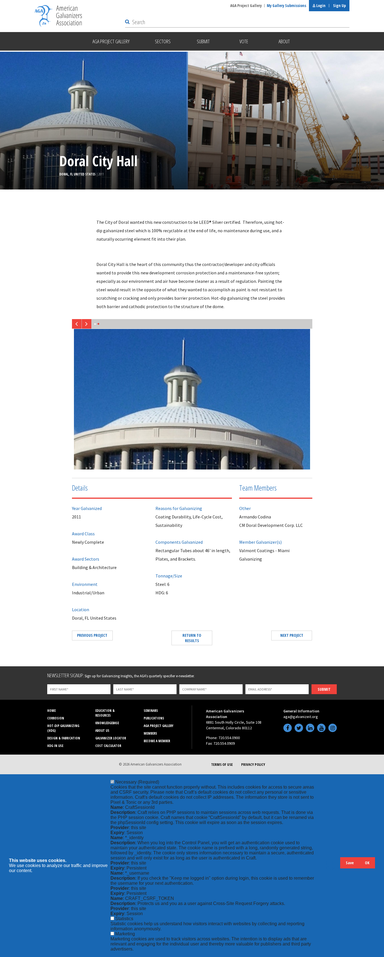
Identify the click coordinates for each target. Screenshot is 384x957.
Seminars (151, 710)
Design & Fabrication (63, 738)
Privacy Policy (253, 764)
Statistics (124, 918)
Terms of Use (222, 764)
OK (367, 862)
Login (320, 5)
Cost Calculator (108, 745)
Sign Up (339, 5)
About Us (102, 730)
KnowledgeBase (107, 723)
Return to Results (191, 638)
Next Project (291, 635)
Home (51, 710)
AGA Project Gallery (246, 5)
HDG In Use (55, 745)
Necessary (137, 782)
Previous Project (92, 635)
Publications (154, 718)
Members (150, 733)
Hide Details (333, 865)
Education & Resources (105, 713)
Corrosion (55, 718)
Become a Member (157, 741)
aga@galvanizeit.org (300, 716)
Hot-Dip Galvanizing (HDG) (63, 728)
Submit (324, 689)
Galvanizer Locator (110, 738)
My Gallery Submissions (286, 5)
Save (350, 862)
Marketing (125, 933)
